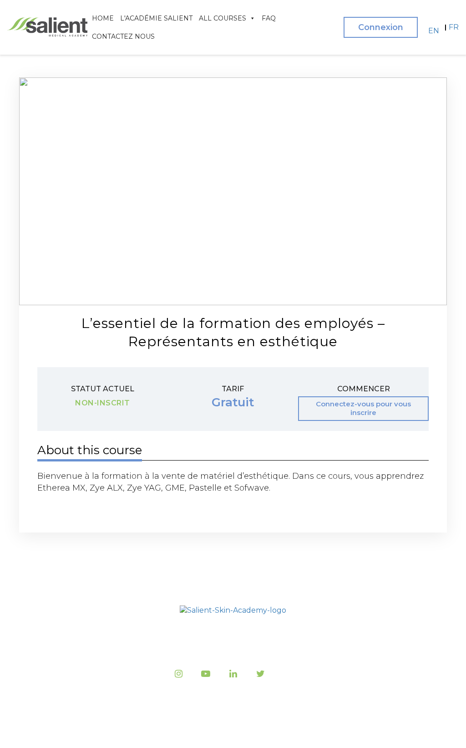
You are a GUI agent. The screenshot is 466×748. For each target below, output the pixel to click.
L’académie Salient (144, 637)
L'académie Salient (156, 18)
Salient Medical (230, 730)
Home (103, 18)
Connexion (380, 27)
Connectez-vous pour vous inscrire (363, 408)
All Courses (222, 18)
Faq (269, 18)
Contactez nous (123, 36)
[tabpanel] (233, 482)
